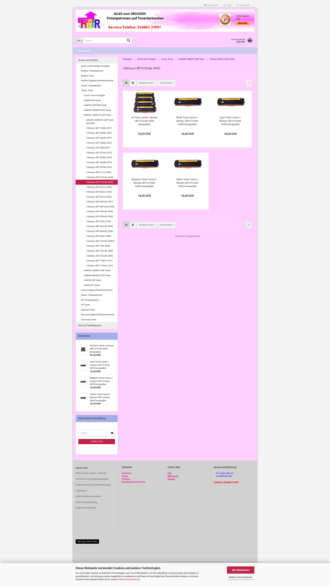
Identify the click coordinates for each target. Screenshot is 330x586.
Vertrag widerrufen (87, 541)
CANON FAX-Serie (92, 100)
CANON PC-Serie (92, 285)
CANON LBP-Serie (92, 280)
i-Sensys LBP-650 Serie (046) (100, 206)
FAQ (169, 473)
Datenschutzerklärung (129, 579)
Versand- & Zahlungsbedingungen (92, 479)
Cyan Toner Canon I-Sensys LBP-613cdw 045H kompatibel (230, 121)
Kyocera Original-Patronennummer (97, 314)
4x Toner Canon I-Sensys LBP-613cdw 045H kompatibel (144, 121)
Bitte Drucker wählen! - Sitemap (91, 473)
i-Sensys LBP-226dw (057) (99, 138)
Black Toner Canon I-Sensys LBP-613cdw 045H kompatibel (187, 121)
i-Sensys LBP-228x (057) (98, 147)
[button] (211, 5)
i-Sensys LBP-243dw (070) (99, 157)
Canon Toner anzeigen (94, 95)
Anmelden (97, 441)
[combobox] (147, 83)
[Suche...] (128, 40)
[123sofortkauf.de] (165, 21)
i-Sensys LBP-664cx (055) (98, 236)
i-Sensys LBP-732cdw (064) (99, 255)
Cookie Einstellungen (86, 507)
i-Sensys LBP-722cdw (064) (99, 250)
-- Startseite (83, 51)
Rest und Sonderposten (89, 325)
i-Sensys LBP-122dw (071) (99, 128)
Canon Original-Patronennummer (97, 290)
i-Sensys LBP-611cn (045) (98, 172)
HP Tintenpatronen (90, 300)
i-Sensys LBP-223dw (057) (99, 133)
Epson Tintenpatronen (91, 295)
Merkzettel (244, 5)
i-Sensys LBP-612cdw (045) (99, 177)
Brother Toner (87, 75)
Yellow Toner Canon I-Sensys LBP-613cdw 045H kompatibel (187, 183)
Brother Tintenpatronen (92, 70)
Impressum (81, 490)
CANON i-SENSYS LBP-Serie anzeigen (100, 121)
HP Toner (85, 304)
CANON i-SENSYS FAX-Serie (97, 110)
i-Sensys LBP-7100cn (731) (99, 260)
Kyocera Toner (88, 309)
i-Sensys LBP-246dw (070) (99, 162)
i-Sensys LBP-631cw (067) (99, 197)
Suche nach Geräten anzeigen (95, 66)
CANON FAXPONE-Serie (95, 105)
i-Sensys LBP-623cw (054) (99, 192)
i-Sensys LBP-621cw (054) (99, 187)
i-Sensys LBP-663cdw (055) (99, 231)
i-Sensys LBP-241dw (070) (99, 152)
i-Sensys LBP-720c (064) (98, 246)
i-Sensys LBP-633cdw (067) (99, 201)
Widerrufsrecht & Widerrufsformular (93, 485)
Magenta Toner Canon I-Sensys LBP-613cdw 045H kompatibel (144, 183)
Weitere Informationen (240, 577)
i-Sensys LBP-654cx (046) (98, 221)
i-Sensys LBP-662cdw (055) (99, 226)
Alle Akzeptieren (241, 570)
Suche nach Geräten (88, 60)
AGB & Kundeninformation (88, 496)
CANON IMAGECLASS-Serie (97, 275)
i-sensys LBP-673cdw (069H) (100, 241)
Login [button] (228, 5)
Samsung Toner (88, 319)
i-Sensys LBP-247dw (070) (99, 167)
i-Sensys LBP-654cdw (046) (99, 216)
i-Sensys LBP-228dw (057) (99, 143)
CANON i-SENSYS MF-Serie (97, 270)
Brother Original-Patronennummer (97, 80)
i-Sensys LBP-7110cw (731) (99, 265)
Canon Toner (87, 90)
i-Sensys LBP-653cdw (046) (99, 211)
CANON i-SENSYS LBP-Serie (97, 115)
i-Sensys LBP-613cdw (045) (99, 182)
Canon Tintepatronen (91, 85)
